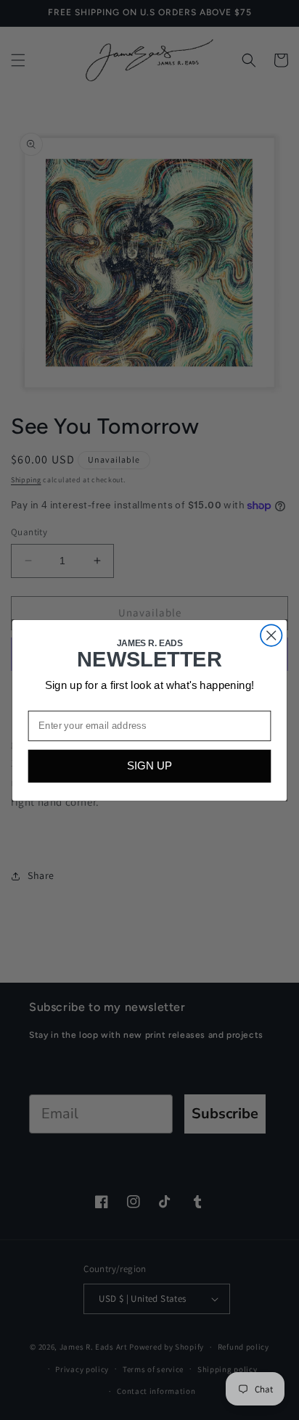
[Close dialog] (271, 634)
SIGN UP (149, 766)
